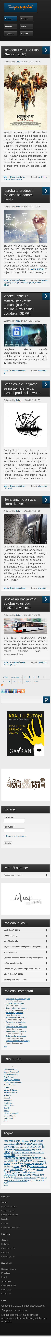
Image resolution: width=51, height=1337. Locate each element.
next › (28, 682)
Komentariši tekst (17, 177)
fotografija (39, 1164)
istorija (25, 1166)
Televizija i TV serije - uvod (15, 980)
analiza (16, 1167)
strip (42, 1178)
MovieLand (5, 1273)
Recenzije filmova (8, 1269)
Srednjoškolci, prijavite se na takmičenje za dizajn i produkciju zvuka (22, 388)
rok (45, 1163)
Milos (18, 62)
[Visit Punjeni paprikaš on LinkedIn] (15, 693)
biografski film (29, 1169)
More (6, 1185)
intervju (8, 1166)
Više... (6, 177)
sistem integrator (27, 283)
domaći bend (18, 1163)
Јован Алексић (10, 1085)
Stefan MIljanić (9, 1116)
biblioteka (35, 1158)
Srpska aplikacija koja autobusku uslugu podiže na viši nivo (20, 603)
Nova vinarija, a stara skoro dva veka (20, 502)
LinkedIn (4, 1219)
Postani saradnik (8, 1248)
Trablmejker (6, 1281)
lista (38, 1177)
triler (12, 1169)
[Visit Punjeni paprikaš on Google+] (11, 693)
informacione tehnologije (33, 1152)
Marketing (5, 1252)
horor (7, 1172)
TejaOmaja (8, 1103)
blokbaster (30, 1172)
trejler (35, 1161)
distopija (12, 1144)
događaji (8, 488)
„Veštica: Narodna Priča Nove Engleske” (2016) (23, 958)
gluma (6, 1169)
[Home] (20, 9)
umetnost (9, 1158)
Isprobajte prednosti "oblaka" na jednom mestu (18, 195)
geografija (42, 1161)
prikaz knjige (36, 1141)
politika (35, 1180)
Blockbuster (6, 1294)
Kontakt (24, 34)
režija (29, 1180)
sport (30, 1143)
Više (5, 1047)
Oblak (40, 662)
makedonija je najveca (14, 1013)
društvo (32, 1146)
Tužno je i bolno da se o (15, 1003)
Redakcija (5, 1244)
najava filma (18, 1178)
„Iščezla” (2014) (10, 936)
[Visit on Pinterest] (19, 693)
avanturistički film (38, 1166)
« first (5, 677)
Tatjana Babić (9, 1106)
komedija (8, 1177)
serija (41, 1146)
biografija (22, 1158)
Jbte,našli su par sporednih (16, 1027)
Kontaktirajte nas (8, 1256)
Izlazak (4, 1277)
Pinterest (5, 1223)
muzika (9, 1155)
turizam (18, 1155)
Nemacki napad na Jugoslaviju (17, 1041)
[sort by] (12, 1067)
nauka (6, 1144)
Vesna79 (7, 1095)
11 (14, 682)
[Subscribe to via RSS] (23, 693)
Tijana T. (7, 1098)
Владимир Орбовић (12, 1080)
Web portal (37, 269)
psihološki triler (30, 1178)
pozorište (38, 1144)
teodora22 (8, 1100)
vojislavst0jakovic (10, 1093)
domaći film (26, 1161)
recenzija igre (21, 1147)
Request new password (16, 836)
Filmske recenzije (8, 1285)
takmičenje (42, 486)
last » (36, 682)
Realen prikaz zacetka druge (17, 1008)
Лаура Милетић (10, 1069)
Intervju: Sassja (10, 952)
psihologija (9, 1146)
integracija (11, 665)
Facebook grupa (7, 1211)
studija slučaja (12, 283)
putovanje (29, 1163)
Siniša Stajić (8, 1118)
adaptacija (9, 1149)
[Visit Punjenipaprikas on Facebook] (7, 693)
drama (21, 1143)
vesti (11, 1160)
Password (9, 827)
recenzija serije (12, 1141)
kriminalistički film (28, 1155)
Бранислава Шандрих (13, 1082)
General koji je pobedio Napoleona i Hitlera (22, 969)
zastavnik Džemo (10, 1090)
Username (9, 817)
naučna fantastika (14, 179)
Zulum (6, 1087)
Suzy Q (7, 1108)
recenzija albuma (23, 1149)
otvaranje (42, 588)
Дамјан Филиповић (11, 1072)
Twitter (4, 1202)
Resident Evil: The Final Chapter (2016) (21, 52)
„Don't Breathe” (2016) (13, 974)
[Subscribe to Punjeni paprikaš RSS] (2, 686)
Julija (18, 207)
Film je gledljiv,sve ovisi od (16, 1017)
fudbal (40, 1169)
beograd (7, 1164)
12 (20, 682)
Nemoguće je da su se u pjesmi (18, 999)
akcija (40, 177)
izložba (22, 1172)
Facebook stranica (8, 1206)
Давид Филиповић (11, 1074)
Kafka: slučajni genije (13, 963)
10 (9, 682)
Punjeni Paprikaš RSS (10, 1227)
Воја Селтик (8, 1077)
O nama (4, 1240)
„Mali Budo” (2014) (12, 930)
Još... (6, 1121)
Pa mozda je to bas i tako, (16, 1022)
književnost (24, 1175)
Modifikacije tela (11, 941)
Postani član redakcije (13, 875)
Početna (8, 19)
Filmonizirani (6, 1289)
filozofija (17, 1152)
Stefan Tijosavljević (11, 1113)
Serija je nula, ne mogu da (16, 1036)
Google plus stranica (9, 1215)
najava (15, 1172)
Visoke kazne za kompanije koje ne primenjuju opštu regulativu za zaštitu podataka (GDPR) (19, 304)
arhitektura (25, 1141)
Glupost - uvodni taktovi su (16, 1031)
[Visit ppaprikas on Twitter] (3, 693)
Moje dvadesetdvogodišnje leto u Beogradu (22, 947)
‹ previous (15, 677)
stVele (6, 1111)
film (17, 1160)
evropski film (37, 1175)
